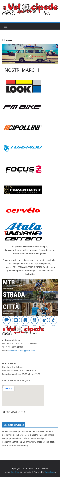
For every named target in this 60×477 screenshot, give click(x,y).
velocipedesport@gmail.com (22, 350)
